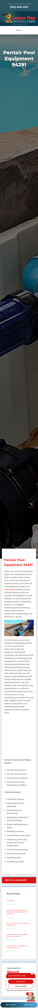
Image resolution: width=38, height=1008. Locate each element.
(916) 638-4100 (19, 7)
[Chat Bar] (19, 1005)
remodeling (9, 589)
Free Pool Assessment (16, 880)
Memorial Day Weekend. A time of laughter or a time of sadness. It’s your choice (17, 911)
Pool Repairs (10, 900)
